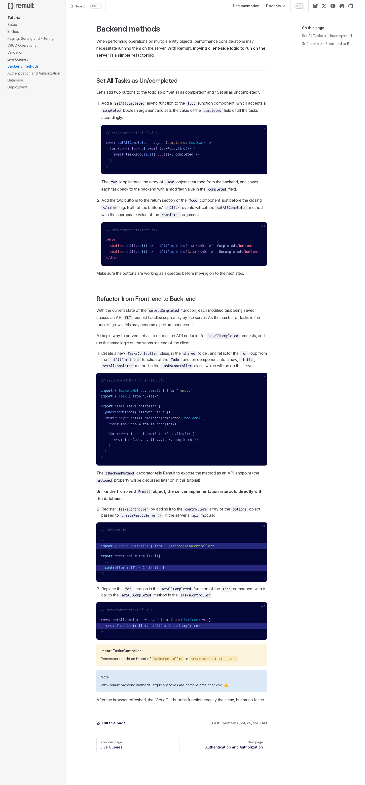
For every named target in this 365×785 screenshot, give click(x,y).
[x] (324, 5)
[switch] (299, 6)
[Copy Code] (259, 133)
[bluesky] (315, 5)
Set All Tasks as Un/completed (327, 36)
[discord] (341, 5)
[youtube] (332, 5)
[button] (34, 17)
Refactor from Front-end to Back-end (327, 43)
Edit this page (114, 723)
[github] (350, 5)
